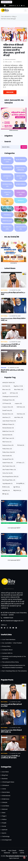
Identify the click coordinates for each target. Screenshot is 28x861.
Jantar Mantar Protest (9, 420)
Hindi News (21, 414)
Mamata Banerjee (8, 427)
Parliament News (7, 445)
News (21, 200)
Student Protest (7, 462)
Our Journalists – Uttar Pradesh (12, 643)
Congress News (7, 407)
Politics (20, 208)
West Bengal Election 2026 (10, 476)
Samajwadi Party (7, 459)
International (7, 185)
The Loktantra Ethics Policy (10, 662)
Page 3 (7, 208)
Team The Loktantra (10, 59)
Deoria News (20, 177)
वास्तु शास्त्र (6, 490)
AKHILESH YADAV (8, 382)
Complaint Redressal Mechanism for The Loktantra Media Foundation (13, 666)
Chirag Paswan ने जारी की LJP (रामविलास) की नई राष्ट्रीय (10, 345)
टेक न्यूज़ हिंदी (20, 483)
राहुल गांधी (16, 487)
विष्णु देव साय (17, 490)
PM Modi (20, 445)
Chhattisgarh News (21, 169)
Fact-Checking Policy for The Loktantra (14, 671)
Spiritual (7, 220)
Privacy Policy (6, 646)
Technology (7, 228)
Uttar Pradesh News (8, 466)
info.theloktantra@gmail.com (12, 621)
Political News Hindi (8, 452)
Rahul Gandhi (7, 455)
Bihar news (6, 389)
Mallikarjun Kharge (8, 424)
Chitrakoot (7, 177)
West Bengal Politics (8, 480)
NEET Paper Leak (8, 438)
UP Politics (20, 462)
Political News (7, 448)
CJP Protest (6, 403)
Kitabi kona (21, 184)
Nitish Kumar (6, 441)
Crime (4, 789)
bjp (4, 393)
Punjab (7, 214)
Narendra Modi (7, 434)
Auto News (7, 160)
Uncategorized (21, 228)
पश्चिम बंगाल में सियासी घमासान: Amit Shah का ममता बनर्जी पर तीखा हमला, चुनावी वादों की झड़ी (14, 50)
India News (6, 417)
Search (24, 147)
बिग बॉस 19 (6, 487)
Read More (9, 92)
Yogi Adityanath (7, 483)
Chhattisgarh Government (10, 396)
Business (7, 167)
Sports (20, 220)
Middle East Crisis (8, 431)
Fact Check (12, 850)
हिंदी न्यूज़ (5, 494)
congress (18, 403)
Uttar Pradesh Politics (9, 469)
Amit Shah (6, 386)
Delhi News (21, 407)
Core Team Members (8, 639)
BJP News (14, 393)
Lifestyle (7, 193)
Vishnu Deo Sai (7, 473)
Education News (7, 414)
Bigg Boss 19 (18, 386)
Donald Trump (7, 410)
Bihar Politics (18, 389)
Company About (7, 650)
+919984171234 (7, 618)
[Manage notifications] (24, 857)
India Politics (18, 417)
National (7, 201)
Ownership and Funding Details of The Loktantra (14, 658)
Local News (21, 193)
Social (20, 214)
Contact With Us (7, 653)
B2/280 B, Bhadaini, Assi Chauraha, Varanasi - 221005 (14, 614)
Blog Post (20, 159)
